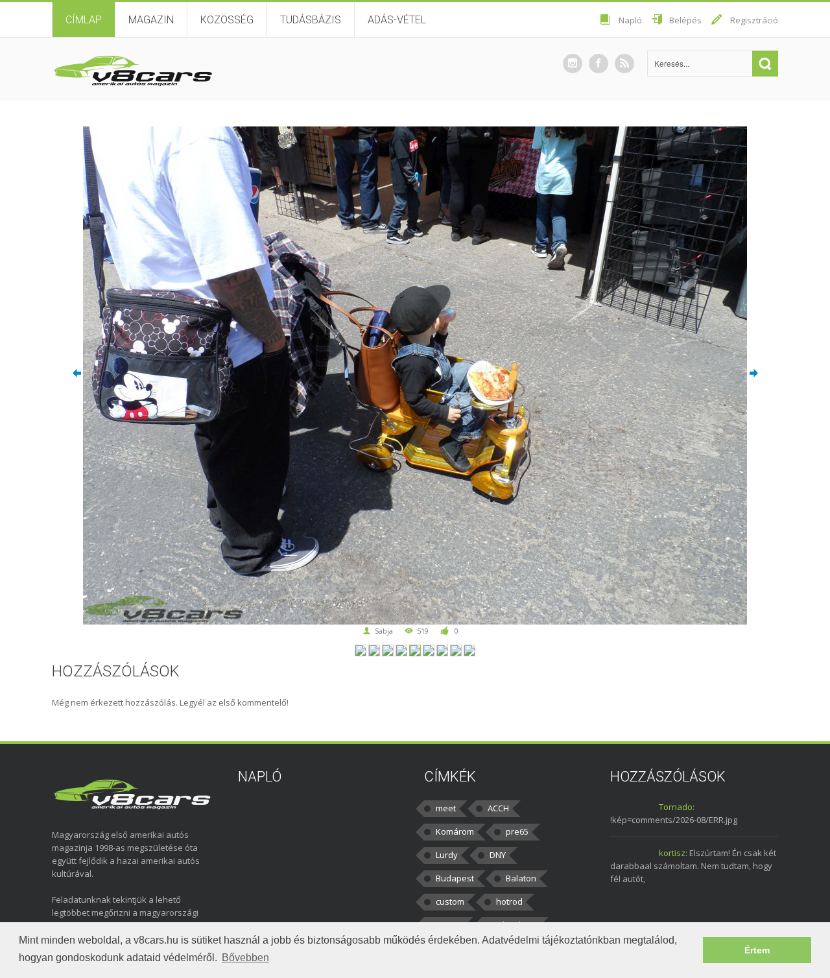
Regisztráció (754, 20)
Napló (630, 20)
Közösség (227, 20)
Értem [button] (757, 950)
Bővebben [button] (245, 957)
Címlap (83, 20)
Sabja (384, 631)
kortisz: (673, 853)
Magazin (151, 20)
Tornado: (676, 807)
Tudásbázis (310, 20)
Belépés (685, 20)
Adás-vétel (397, 20)
